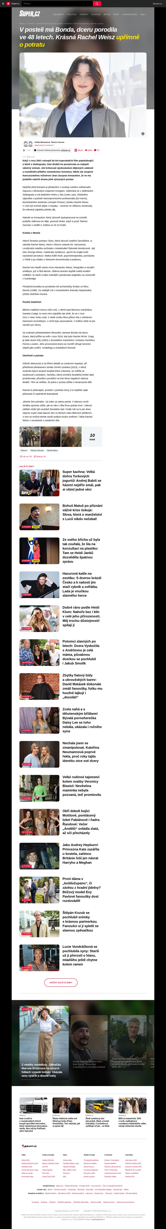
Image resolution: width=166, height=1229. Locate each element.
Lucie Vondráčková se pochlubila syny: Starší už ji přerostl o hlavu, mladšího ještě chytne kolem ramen (81, 955)
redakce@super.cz (98, 1219)
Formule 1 (66, 1173)
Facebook (35, 1202)
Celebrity (58, 14)
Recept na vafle (89, 1173)
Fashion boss (129, 14)
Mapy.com (59, 1186)
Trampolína (72, 1190)
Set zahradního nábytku (103, 1190)
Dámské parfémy (78, 1193)
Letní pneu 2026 (131, 1160)
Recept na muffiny (90, 1163)
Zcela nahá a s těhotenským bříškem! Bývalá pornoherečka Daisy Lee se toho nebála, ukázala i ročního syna (82, 720)
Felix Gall (45, 1173)
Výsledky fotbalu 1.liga (71, 1163)
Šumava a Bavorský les (113, 1167)
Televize (96, 14)
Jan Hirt (45, 1167)
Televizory (108, 1193)
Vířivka (126, 1190)
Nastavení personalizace (125, 1202)
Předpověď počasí (71, 1186)
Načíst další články (61, 983)
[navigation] (3, 4)
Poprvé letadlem (110, 1163)
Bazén (50, 1190)
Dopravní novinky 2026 (133, 1167)
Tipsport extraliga (69, 1167)
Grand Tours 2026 (48, 1177)
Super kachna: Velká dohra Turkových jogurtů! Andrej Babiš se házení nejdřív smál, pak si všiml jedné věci (82, 480)
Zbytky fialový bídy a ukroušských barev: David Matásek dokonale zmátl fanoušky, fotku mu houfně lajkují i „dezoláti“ (82, 686)
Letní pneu (89, 1193)
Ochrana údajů (96, 1202)
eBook (80, 150)
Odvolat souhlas (109, 1202)
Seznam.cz (157, 4)
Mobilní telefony (50, 1193)
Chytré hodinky (119, 1193)
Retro (107, 14)
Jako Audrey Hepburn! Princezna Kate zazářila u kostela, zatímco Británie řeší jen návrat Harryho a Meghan (81, 853)
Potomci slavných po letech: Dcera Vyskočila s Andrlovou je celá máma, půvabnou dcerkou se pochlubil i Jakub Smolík (81, 652)
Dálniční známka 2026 (133, 1163)
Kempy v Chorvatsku (112, 1160)
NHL (64, 1177)
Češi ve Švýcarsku (111, 1170)
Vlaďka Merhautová (42, 142)
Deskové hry (99, 1193)
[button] (83, 95)
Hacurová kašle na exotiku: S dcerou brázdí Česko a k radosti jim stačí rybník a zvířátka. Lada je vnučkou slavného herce (82, 584)
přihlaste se (65, 150)
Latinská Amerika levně (113, 1173)
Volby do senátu (27, 1173)
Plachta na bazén (60, 1190)
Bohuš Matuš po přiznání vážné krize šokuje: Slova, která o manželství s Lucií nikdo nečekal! (82, 512)
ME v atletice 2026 (69, 1170)
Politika (72, 14)
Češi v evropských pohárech (113, 1186)
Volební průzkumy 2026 (30, 1163)
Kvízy (116, 14)
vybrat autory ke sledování (43, 145)
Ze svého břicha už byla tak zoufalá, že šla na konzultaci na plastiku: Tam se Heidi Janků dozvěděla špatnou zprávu (81, 550)
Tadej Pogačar (47, 1170)
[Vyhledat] (97, 3)
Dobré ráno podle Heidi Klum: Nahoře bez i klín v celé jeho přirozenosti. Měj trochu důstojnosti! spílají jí (81, 616)
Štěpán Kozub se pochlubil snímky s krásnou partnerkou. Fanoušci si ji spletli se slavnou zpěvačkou (81, 921)
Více (142, 15)
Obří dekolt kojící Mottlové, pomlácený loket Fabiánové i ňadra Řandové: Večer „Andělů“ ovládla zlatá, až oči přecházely (81, 822)
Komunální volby (27, 1177)
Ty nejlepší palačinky (91, 1160)
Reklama (44, 1202)
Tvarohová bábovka (91, 1170)
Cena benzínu (96, 1186)
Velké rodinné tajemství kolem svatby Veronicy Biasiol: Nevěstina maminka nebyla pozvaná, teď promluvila (82, 786)
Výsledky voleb (27, 1167)
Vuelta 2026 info (48, 1160)
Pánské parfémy (131, 1193)
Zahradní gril (117, 1190)
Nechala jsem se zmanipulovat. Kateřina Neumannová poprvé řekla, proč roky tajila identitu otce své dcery (81, 752)
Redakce (52, 1202)
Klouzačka (89, 1190)
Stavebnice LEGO (64, 1193)
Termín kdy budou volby (30, 1170)
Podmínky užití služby (81, 1202)
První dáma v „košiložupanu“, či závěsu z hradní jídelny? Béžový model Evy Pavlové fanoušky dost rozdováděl (82, 890)
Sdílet (90, 150)
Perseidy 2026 (84, 1186)
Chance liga (67, 1160)
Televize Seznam (57, 142)
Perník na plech (89, 1177)
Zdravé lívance (89, 1167)
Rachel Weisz (52, 450)
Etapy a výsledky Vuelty (50, 1163)
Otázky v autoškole (132, 1173)
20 (98, 150)
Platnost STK (129, 1177)
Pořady (84, 14)
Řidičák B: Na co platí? (133, 1170)
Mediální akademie (64, 1202)
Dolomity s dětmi (110, 1177)
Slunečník (80, 1190)
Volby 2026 (25, 1160)
